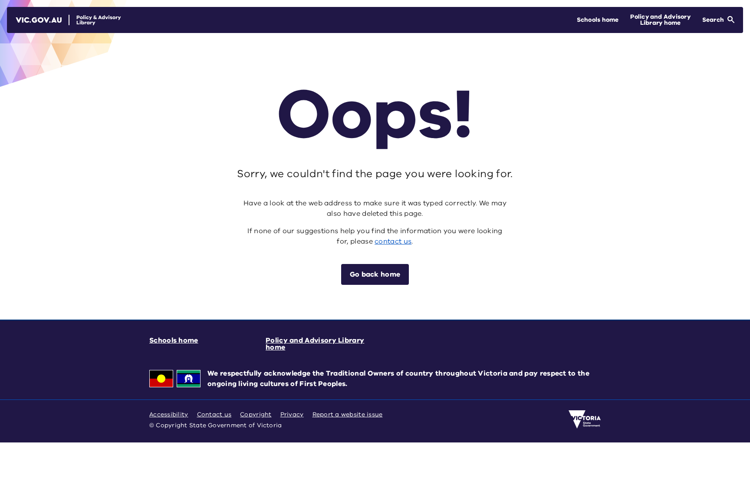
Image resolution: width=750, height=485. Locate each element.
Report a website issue (347, 414)
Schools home (173, 340)
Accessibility (168, 414)
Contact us (214, 414)
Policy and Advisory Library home (315, 344)
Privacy (292, 414)
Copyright (255, 414)
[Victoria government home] (585, 419)
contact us (393, 241)
